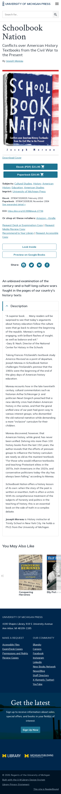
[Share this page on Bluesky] (39, 265)
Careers (37, 649)
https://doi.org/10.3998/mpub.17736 (25, 211)
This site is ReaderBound (46, 789)
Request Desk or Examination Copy (22, 225)
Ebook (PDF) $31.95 (30, 167)
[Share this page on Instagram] (23, 265)
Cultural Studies (23, 183)
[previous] (2, 575)
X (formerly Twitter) (43, 679)
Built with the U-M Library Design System (23, 779)
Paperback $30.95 (30, 174)
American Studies (34, 187)
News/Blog (39, 670)
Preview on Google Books (29, 254)
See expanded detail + (14, 204)
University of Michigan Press (29, 191)
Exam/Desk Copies (12, 649)
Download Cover (11, 157)
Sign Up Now (30, 729)
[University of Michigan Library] (13, 755)
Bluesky (37, 644)
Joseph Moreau (14, 60)
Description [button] (18, 306)
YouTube (37, 684)
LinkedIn (37, 662)
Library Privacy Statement (15, 784)
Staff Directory (41, 675)
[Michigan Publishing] (40, 755)
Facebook (38, 653)
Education (17, 187)
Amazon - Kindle (46, 218)
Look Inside (29, 246)
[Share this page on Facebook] (47, 265)
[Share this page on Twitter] (31, 265)
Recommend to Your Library (18, 233)
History (37, 183)
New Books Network (44, 666)
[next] (58, 575)
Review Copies (10, 657)
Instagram (38, 657)
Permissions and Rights (15, 653)
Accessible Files (11, 644)
